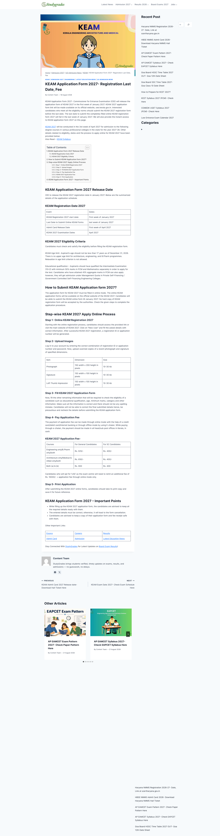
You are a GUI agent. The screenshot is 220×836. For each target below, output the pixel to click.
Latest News (107, 4)
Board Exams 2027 (159, 4)
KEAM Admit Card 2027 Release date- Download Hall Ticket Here (59, 584)
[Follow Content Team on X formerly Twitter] (59, 572)
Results (106, 533)
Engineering (70, 79)
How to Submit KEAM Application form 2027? (67, 159)
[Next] (128, 634)
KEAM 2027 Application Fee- (66, 174)
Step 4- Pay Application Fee (65, 172)
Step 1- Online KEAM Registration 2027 (69, 165)
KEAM (47, 79)
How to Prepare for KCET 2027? (156, 92)
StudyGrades (71, 546)
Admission (79, 538)
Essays (49, 533)
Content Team (53, 95)
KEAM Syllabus (64, 139)
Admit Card (51, 538)
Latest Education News (86, 79)
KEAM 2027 (50, 127)
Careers (78, 533)
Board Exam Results (108, 546)
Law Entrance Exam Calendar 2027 (157, 118)
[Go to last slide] (48, 634)
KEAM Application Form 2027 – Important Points (68, 180)
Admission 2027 (57, 79)
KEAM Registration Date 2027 (63, 154)
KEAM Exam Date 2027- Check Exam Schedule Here (112, 584)
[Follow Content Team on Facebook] (55, 572)
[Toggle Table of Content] (86, 148)
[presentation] (65, 622)
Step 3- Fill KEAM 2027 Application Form (70, 170)
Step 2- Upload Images (64, 167)
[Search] (188, 24)
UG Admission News (105, 79)
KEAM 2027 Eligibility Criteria (63, 156)
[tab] (83, 661)
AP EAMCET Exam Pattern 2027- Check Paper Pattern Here (63, 645)
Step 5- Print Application (64, 177)
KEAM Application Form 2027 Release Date (66, 151)
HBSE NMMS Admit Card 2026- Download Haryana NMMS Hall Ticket (156, 43)
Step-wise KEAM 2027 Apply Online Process (67, 162)
